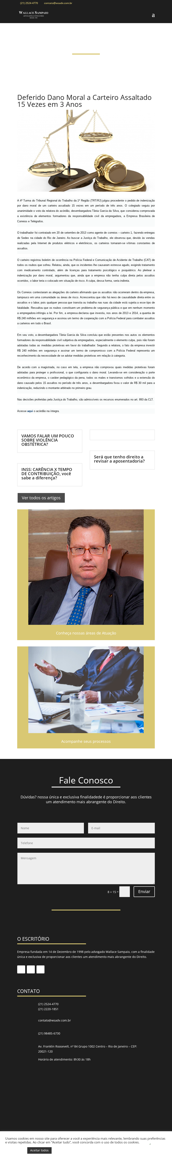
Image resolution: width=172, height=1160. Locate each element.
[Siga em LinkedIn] (31, 969)
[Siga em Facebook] (21, 969)
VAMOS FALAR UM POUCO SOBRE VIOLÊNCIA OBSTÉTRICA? (47, 440)
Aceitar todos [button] (39, 1150)
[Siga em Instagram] (40, 969)
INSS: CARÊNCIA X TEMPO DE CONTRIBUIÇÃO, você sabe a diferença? (46, 474)
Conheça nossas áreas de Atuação (86, 633)
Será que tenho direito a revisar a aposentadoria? (119, 459)
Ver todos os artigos (41, 498)
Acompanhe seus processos (86, 741)
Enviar (144, 891)
